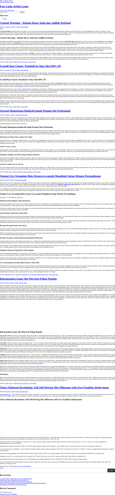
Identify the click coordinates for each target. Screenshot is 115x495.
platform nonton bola (42, 274)
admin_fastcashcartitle (22, 27)
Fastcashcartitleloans (5, 394)
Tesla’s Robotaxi (12, 453)
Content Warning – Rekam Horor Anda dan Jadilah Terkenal (35, 22)
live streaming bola (25, 274)
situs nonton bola (53, 274)
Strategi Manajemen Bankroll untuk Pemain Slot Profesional (35, 110)
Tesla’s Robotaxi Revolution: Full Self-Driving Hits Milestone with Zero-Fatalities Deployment (54, 387)
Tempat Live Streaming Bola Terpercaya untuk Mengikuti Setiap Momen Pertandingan (50, 176)
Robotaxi (16, 466)
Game (6, 62)
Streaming (8, 274)
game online (24, 62)
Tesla (20, 466)
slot (33, 172)
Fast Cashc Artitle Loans (14, 6)
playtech (25, 383)
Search (2, 12)
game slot (19, 172)
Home (5, 18)
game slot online (27, 172)
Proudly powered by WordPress (8, 494)
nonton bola (33, 274)
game (18, 62)
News (10, 62)
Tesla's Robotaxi (27, 466)
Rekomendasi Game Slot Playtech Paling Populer (28, 278)
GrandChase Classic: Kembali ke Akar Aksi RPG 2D (30, 66)
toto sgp (49, 44)
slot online (37, 172)
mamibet (21, 86)
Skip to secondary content (7, 2)
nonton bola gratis (68, 184)
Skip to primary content (6, 0)
